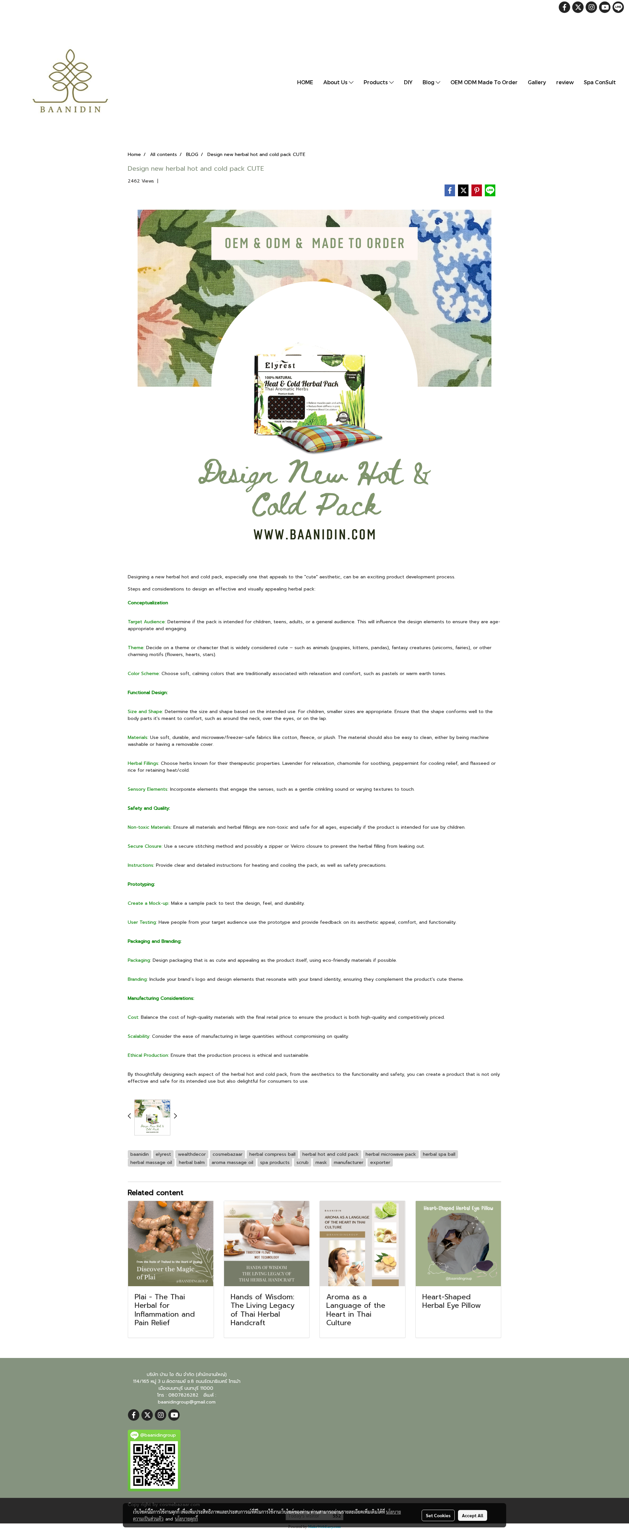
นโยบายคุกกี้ (186, 1518)
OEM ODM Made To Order (484, 82)
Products (376, 82)
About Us (336, 82)
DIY (408, 82)
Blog (429, 82)
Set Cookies (438, 1515)
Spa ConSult (600, 82)
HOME (305, 82)
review (565, 82)
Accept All (472, 1515)
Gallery (537, 82)
